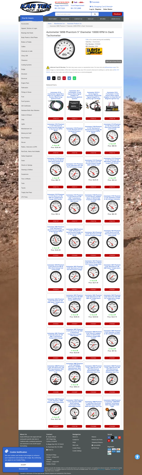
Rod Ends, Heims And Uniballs (30, 151)
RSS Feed (96, 448)
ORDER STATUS (115, 19)
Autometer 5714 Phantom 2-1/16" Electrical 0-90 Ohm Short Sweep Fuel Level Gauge (112, 126)
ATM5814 (112, 255)
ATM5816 (56, 289)
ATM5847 (112, 324)
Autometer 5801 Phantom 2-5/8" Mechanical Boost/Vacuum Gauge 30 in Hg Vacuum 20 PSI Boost (55, 230)
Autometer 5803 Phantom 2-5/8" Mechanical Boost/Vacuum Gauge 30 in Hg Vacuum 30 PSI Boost (74, 232)
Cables (23, 46)
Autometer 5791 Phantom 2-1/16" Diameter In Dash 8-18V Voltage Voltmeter (112, 197)
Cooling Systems (26, 65)
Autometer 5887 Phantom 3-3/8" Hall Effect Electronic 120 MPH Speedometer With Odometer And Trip (74, 367)
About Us (75, 437)
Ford (22, 97)
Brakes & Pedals (26, 42)
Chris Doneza (67, 473)
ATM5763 (93, 221)
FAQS (74, 442)
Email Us (50, 450)
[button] (137, 456)
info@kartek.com (115, 469)
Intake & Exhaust (26, 115)
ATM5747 (56, 221)
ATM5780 (74, 426)
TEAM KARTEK (65, 19)
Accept (23, 465)
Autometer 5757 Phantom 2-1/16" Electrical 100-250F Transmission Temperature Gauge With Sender (74, 198)
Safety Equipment (26, 156)
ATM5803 (74, 255)
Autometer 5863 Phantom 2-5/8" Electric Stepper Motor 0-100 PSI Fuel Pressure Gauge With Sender (93, 335)
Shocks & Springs (26, 165)
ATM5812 (93, 255)
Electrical (24, 78)
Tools (23, 183)
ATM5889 (93, 426)
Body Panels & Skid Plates (29, 37)
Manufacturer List (26, 128)
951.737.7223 (60, 8)
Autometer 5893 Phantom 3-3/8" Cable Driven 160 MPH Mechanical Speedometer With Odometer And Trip (112, 369)
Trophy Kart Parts (26, 192)
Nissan (23, 142)
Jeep (22, 119)
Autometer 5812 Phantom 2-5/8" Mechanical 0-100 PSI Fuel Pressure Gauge (93, 233)
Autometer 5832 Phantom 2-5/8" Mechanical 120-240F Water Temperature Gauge (55, 301)
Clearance (24, 60)
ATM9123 (93, 118)
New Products (25, 138)
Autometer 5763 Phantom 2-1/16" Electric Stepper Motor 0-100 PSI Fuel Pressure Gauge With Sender (93, 198)
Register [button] (98, 9)
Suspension (24, 174)
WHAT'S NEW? (53, 19)
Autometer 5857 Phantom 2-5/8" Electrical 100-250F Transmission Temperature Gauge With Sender (74, 332)
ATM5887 (74, 392)
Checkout (117, 14)
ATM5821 (74, 289)
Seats (23, 160)
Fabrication (24, 87)
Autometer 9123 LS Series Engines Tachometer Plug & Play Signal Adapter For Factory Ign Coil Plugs (93, 95)
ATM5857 (74, 358)
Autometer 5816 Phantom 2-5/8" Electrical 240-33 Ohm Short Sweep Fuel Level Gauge (55, 267)
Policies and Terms (97, 439)
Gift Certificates (26, 106)
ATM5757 (74, 221)
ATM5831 (112, 289)
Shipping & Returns (97, 442)
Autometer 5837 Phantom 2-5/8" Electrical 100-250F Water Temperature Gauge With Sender (74, 297)
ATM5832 (56, 324)
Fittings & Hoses (26, 92)
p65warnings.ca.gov (110, 67)
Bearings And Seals (27, 33)
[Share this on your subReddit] (69, 78)
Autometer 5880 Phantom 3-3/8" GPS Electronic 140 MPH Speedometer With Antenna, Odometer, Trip (55, 369)
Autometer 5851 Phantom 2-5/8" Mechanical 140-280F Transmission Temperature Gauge (55, 335)
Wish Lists (75, 445)
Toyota (23, 188)
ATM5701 (56, 153)
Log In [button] (92, 9)
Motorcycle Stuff (26, 133)
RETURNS (102, 19)
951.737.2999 (76, 8)
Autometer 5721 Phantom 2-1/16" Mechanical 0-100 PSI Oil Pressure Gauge (74, 165)
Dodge (23, 69)
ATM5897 (56, 426)
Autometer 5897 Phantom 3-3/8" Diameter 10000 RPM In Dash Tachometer (55, 400)
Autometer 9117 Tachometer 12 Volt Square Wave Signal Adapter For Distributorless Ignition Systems (74, 94)
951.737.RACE (59, 444)
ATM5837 (74, 324)
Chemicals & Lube (26, 51)
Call (87, 39)
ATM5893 (112, 392)
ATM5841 (93, 324)
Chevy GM (24, 55)
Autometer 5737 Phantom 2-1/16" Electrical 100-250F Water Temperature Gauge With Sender (112, 160)
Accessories (25, 24)
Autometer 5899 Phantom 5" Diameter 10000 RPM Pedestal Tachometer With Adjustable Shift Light (112, 403)
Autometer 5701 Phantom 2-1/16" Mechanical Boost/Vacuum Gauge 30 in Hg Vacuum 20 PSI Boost (55, 127)
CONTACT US (78, 19)
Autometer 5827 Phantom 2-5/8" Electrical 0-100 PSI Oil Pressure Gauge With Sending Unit (93, 263)
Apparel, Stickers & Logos (29, 28)
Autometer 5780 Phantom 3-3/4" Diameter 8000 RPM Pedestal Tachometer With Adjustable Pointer (74, 403)
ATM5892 (93, 392)
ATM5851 (56, 358)
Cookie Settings (77, 451)
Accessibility (96, 445)
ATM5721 (74, 187)
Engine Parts (25, 83)
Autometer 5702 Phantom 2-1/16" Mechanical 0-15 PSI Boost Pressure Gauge (74, 130)
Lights (23, 124)
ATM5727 (93, 187)
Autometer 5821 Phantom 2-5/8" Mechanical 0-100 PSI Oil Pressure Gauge (74, 267)
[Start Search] (95, 14)
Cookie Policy (20, 460)
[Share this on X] (54, 78)
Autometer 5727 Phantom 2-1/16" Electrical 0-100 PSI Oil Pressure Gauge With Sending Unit (93, 162)
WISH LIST (90, 19)
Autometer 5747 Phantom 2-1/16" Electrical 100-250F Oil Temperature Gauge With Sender (55, 196)
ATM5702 (74, 153)
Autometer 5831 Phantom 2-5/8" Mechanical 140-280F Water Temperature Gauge (112, 267)
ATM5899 (112, 426)
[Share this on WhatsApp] (74, 78)
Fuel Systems (25, 101)
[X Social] (112, 437)
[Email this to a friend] (59, 78)
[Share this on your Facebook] (48, 78)
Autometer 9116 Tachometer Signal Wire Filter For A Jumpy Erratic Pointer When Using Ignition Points (56, 95)
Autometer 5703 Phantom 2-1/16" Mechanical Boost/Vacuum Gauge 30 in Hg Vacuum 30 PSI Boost (93, 130)
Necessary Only (23, 469)
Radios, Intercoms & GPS (29, 147)
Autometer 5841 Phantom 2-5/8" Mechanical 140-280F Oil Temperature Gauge (93, 297)
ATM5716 (56, 187)
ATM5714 (112, 153)
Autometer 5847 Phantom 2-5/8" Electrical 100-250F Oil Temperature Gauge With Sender (112, 297)
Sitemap (42, 473)
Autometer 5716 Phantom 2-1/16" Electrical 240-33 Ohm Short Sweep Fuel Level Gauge (55, 160)
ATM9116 (56, 118)
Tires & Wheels (26, 179)
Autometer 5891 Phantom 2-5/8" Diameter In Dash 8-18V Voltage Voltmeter (112, 332)
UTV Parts (24, 197)
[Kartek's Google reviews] (119, 437)
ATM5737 (112, 187)
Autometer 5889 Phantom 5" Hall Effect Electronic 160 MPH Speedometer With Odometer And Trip (93, 404)
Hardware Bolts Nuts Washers (30, 110)
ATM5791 (112, 221)
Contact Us (76, 439)
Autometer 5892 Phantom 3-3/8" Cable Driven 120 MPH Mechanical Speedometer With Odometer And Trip (93, 369)
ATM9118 (112, 118)
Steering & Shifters (27, 169)
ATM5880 (56, 392)
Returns (94, 437)
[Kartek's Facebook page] (109, 437)
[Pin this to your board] (64, 78)
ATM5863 (93, 358)
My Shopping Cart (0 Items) (101, 6)
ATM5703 (93, 153)
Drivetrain (24, 74)
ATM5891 (112, 358)
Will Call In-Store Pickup (113, 61)
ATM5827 (93, 289)
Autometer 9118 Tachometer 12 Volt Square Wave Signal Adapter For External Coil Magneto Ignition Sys (112, 95)
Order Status (107, 9)
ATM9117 (74, 118)
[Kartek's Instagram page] (116, 437)
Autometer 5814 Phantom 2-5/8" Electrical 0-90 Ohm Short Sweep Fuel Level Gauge (112, 233)
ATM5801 (56, 255)
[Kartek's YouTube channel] (109, 440)
